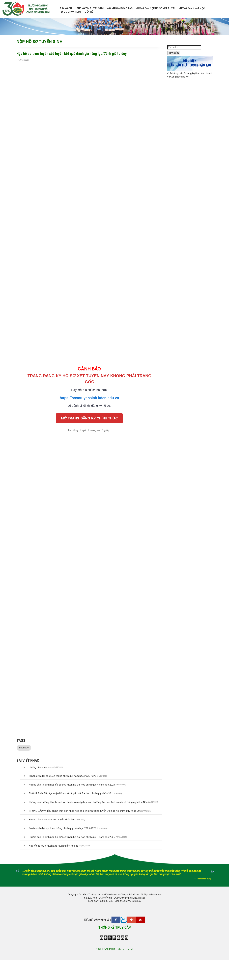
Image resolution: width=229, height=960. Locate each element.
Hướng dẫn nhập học (192, 8)
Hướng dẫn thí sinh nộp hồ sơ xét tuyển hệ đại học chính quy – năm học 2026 (72, 784)
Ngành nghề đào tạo (120, 8)
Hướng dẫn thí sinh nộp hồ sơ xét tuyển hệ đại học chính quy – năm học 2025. (72, 837)
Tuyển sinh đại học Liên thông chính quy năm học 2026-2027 (62, 775)
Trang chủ (66, 8)
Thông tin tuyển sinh (90, 8)
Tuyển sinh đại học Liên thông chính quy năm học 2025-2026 (62, 828)
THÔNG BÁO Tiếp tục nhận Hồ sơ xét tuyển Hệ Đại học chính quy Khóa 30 (70, 793)
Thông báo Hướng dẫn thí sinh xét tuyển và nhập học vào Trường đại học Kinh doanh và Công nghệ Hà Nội (88, 802)
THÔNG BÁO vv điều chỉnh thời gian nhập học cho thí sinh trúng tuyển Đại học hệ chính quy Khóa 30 (84, 810)
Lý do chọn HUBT (71, 11)
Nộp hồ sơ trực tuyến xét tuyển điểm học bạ (53, 845)
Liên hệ (88, 11)
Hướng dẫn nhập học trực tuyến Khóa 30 (51, 819)
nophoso (24, 747)
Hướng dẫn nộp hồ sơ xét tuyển (156, 8)
